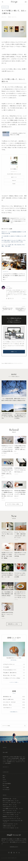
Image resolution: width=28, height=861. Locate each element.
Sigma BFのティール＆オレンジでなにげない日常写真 (20, 554)
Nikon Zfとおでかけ (10, 823)
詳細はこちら (14, 351)
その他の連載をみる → (14, 711)
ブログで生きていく (10, 806)
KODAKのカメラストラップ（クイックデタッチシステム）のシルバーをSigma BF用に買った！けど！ (7, 449)
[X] (10, 298)
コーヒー (5, 781)
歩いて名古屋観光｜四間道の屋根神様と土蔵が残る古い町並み (7, 593)
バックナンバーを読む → (14, 682)
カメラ (4, 779)
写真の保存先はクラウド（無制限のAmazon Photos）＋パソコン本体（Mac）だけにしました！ (7, 494)
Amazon (14, 180)
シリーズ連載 (6, 787)
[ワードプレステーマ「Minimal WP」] (14, 333)
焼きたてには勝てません (11, 800)
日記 (4, 777)
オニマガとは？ (6, 789)
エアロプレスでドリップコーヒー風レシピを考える (7, 534)
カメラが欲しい (14, 169)
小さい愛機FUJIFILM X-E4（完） (13, 808)
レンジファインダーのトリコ (12, 818)
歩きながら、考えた (10, 804)
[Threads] (8, 298)
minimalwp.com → (14, 846)
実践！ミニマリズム (10, 810)
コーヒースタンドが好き (11, 814)
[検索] (2, 2)
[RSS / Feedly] (19, 852)
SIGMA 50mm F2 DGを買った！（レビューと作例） (7, 614)
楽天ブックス (14, 177)
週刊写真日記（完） (10, 798)
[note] (12, 298)
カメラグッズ (13, 504)
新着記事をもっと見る (13, 624)
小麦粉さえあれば (9, 825)
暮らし (4, 775)
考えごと (5, 785)
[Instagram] (6, 298)
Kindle (14, 183)
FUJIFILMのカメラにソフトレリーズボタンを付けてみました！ (20, 470)
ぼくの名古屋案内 (7, 783)
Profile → (24, 298)
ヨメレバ (15, 171)
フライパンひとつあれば (11, 827)
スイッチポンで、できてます (12, 802)
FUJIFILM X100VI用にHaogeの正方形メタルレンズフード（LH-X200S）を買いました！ (7, 472)
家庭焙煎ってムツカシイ (11, 816)
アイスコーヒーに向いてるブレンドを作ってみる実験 (20, 575)
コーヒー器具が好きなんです (12, 812)
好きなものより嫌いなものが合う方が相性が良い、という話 (7, 575)
